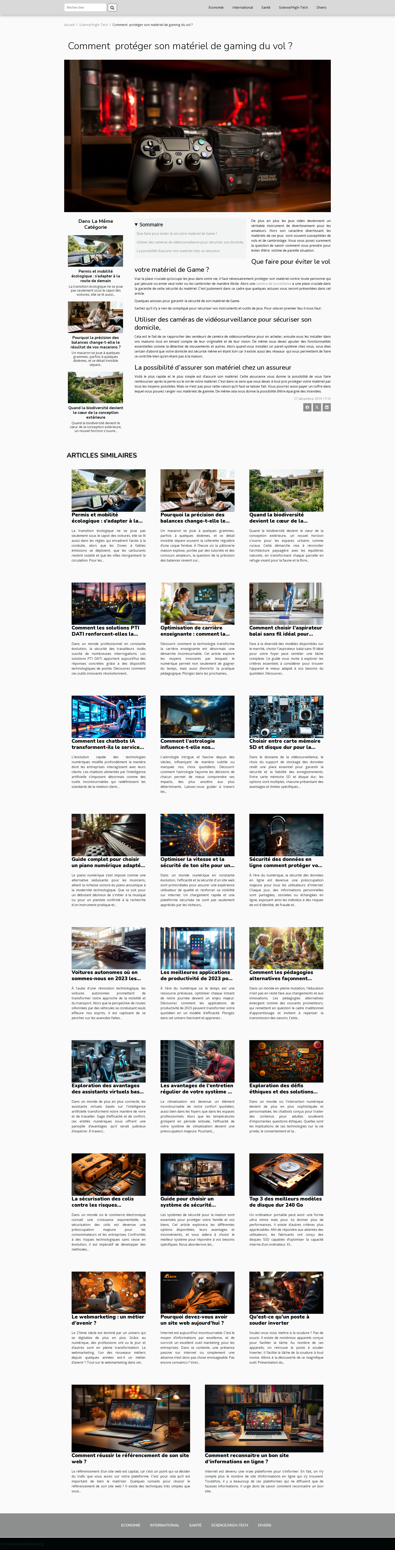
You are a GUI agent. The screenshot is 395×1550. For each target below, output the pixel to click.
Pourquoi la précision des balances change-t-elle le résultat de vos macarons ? (96, 342)
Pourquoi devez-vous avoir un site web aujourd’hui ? (194, 1320)
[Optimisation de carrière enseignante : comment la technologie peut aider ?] (197, 603)
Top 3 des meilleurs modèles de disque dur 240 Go (285, 1202)
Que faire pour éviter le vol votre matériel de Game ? (177, 233)
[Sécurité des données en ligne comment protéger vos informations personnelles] (286, 834)
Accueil (69, 24)
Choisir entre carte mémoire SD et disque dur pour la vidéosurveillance (285, 747)
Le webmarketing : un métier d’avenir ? (108, 1320)
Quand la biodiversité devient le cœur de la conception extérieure (95, 412)
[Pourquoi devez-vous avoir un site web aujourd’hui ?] (197, 1292)
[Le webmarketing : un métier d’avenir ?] (109, 1292)
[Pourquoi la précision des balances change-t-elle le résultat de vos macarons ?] (95, 317)
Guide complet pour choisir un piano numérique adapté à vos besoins (108, 865)
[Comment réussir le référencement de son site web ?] (131, 1418)
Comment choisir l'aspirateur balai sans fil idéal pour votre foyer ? (285, 634)
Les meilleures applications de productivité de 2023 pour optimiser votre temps (197, 978)
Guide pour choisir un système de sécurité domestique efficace (187, 1205)
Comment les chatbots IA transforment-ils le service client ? (106, 747)
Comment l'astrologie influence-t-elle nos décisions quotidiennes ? (191, 747)
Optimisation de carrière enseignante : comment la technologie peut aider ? (192, 634)
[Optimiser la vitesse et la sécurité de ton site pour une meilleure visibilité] (197, 834)
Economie (216, 7)
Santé (265, 7)
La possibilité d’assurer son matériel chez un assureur (178, 251)
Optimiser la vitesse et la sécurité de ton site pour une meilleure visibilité (196, 865)
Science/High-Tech (293, 7)
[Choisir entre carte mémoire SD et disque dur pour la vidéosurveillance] (286, 716)
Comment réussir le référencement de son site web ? (130, 1458)
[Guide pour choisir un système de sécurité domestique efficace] (197, 1174)
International (242, 7)
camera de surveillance (273, 283)
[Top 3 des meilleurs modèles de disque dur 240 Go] (286, 1174)
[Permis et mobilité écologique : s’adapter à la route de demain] (95, 251)
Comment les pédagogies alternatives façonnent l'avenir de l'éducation (281, 978)
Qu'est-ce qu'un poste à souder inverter (279, 1320)
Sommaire (151, 224)
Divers (321, 7)
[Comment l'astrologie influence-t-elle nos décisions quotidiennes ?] (197, 716)
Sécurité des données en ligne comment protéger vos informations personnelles (285, 865)
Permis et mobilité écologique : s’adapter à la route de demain (95, 276)
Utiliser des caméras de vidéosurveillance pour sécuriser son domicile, (190, 242)
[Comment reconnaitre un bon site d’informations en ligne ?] (264, 1418)
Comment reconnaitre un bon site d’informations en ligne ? (247, 1458)
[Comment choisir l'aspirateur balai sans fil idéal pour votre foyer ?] (286, 603)
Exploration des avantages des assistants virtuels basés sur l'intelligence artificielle (108, 1091)
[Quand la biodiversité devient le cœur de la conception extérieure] (95, 387)
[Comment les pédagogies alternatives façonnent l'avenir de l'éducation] (286, 948)
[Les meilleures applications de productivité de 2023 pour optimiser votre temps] (197, 948)
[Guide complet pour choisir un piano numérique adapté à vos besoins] (109, 834)
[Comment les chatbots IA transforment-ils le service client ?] (109, 716)
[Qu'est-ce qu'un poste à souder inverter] (286, 1292)
